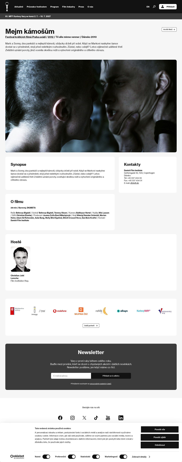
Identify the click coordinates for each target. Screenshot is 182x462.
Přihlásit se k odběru (111, 376)
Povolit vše (160, 429)
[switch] (72, 457)
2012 (50, 36)
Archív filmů (167, 29)
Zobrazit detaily (139, 457)
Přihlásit (171, 6)
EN (148, 6)
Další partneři (89, 325)
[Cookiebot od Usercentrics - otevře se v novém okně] (17, 457)
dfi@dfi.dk (134, 183)
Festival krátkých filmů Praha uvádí (25, 36)
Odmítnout (160, 445)
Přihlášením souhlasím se (91, 384)
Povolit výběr (160, 437)
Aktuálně (18, 6)
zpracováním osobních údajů (100, 384)
